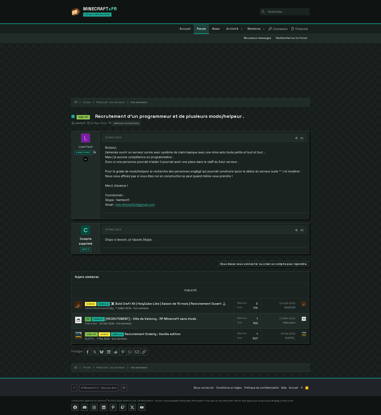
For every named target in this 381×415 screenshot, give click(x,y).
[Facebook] (75, 407)
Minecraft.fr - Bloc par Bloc (100, 387)
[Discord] (84, 407)
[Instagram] (94, 407)
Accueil (293, 387)
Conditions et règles (229, 387)
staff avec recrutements (126, 123)
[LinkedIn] (103, 407)
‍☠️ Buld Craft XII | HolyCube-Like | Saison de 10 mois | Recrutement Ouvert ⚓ (168, 304)
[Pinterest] (113, 407)
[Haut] (301, 388)
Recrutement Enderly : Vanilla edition (153, 334)
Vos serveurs (141, 308)
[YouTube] (141, 407)
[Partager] (296, 138)
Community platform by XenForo (104, 400)
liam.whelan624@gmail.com (135, 205)
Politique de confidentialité (261, 387)
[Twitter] (132, 407)
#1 (302, 138)
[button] (241, 29)
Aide (284, 387)
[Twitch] (122, 407)
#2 (302, 230)
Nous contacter (204, 387)
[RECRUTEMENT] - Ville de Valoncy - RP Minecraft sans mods (151, 319)
